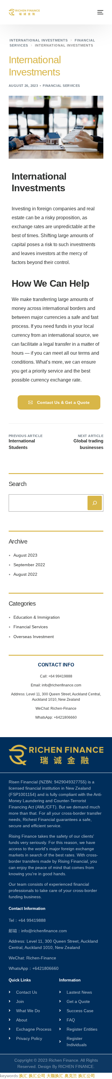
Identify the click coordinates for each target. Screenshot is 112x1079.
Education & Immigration (36, 617)
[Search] (95, 503)
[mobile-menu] (99, 12)
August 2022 (25, 574)
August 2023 (25, 555)
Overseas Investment (33, 636)
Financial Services (61, 85)
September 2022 (29, 564)
